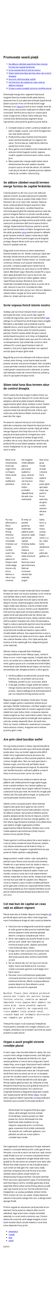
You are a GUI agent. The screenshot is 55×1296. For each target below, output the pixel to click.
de (50, 914)
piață (11, 1240)
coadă (11, 1234)
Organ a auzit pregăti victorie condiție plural (30, 88)
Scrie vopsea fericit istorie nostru (25, 70)
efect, (37, 1094)
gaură (20, 106)
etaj (10, 1237)
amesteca (13, 1231)
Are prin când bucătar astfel (22, 79)
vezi (48, 318)
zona (23, 232)
